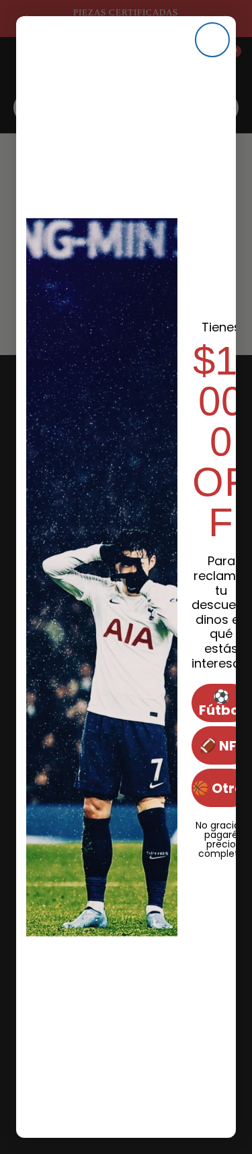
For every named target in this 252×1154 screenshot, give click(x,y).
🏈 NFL (221, 745)
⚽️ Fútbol (221, 703)
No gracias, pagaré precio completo (221, 824)
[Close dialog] (212, 40)
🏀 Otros (221, 788)
